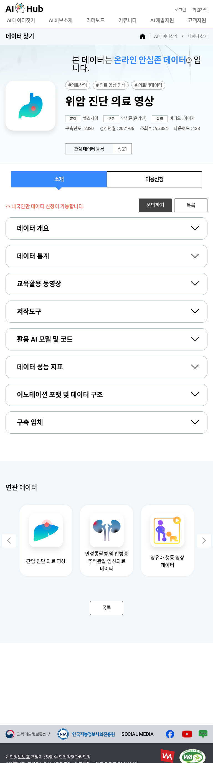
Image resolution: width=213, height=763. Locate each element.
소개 (58, 179)
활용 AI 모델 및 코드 (45, 339)
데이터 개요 (33, 228)
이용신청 (154, 179)
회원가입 (199, 9)
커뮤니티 (127, 20)
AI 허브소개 (61, 20)
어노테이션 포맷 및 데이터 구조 (60, 395)
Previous (9, 540)
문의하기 (155, 205)
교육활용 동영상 (39, 284)
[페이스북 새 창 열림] (170, 734)
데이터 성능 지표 (40, 367)
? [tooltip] (189, 60)
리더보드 (95, 20)
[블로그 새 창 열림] (203, 734)
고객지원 (197, 20)
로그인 (181, 9)
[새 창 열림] (28, 734)
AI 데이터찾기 (21, 20)
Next (204, 540)
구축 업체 (30, 422)
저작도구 (29, 312)
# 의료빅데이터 (148, 85)
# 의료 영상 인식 (111, 85)
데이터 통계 (33, 256)
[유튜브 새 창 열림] (187, 734)
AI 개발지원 (162, 20)
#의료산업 (77, 85)
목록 (191, 205)
